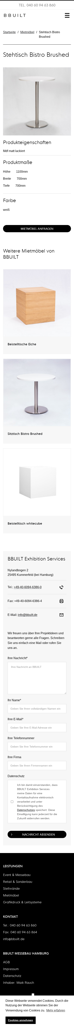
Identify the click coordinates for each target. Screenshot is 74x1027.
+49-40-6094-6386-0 (28, 587)
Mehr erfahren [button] (55, 1010)
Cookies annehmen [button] (20, 1020)
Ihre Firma (14, 757)
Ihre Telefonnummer (21, 738)
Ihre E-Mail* (15, 719)
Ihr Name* (14, 700)
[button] (66, 15)
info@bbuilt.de (27, 614)
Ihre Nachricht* (18, 658)
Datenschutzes (26, 809)
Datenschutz (16, 776)
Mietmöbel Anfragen (37, 229)
